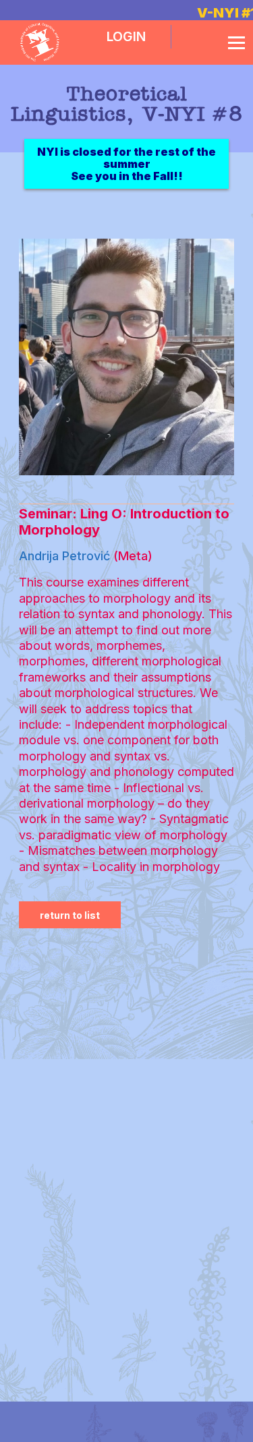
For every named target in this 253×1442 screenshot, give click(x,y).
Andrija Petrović (64, 556)
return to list (70, 915)
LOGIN (126, 36)
